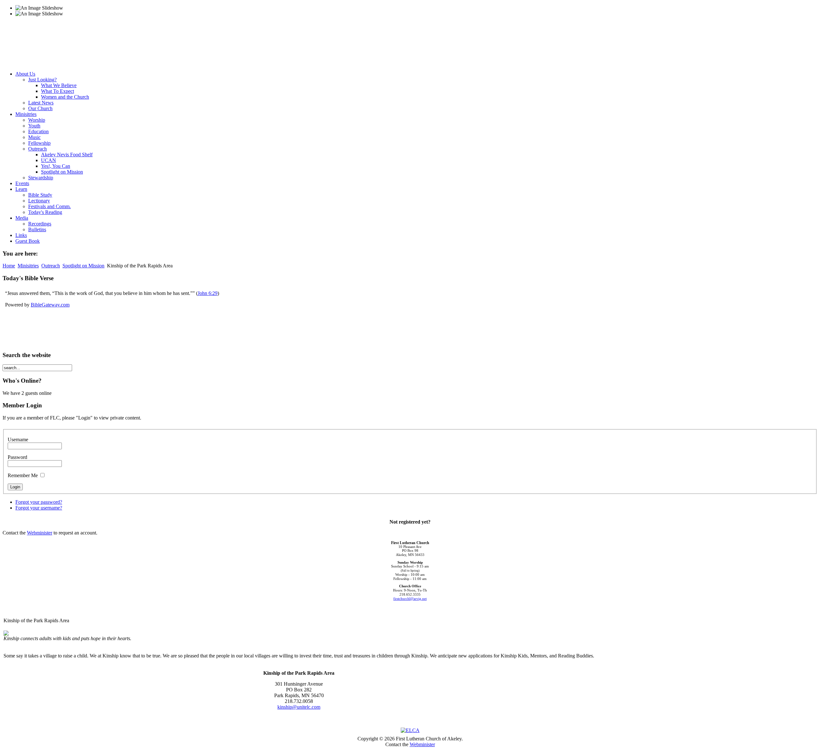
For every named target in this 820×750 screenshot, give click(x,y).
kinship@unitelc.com (298, 707)
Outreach (50, 265)
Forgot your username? (38, 507)
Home (9, 265)
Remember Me (23, 475)
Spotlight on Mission (83, 265)
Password (17, 457)
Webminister (39, 532)
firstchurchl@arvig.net (410, 598)
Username (18, 439)
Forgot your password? (38, 502)
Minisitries (28, 265)
